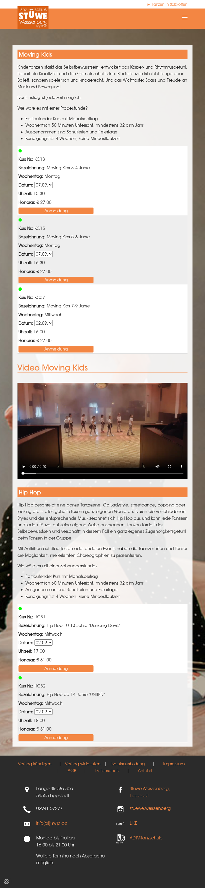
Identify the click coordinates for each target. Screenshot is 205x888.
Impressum (174, 763)
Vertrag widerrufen (82, 763)
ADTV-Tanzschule (146, 837)
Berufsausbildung (128, 763)
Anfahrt (145, 770)
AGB (72, 770)
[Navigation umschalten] (185, 17)
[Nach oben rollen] (193, 876)
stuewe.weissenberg (150, 808)
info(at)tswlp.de (51, 823)
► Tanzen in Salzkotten (167, 4)
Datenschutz (107, 770)
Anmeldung (56, 210)
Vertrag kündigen (35, 763)
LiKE (133, 823)
